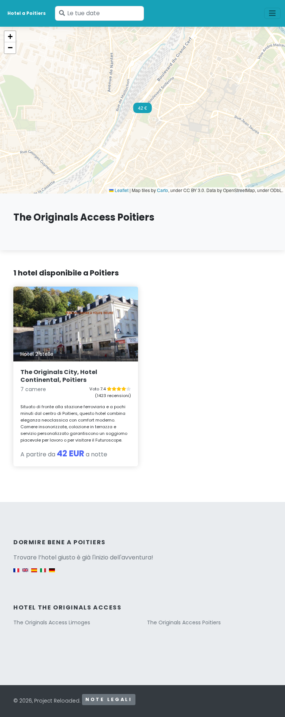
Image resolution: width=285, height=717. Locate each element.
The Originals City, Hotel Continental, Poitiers (58, 376)
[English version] (25, 573)
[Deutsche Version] (52, 573)
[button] (142, 110)
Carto (162, 190)
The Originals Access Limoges (51, 622)
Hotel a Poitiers (26, 13)
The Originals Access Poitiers (184, 622)
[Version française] (16, 573)
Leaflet (121, 190)
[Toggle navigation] (272, 13)
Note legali (108, 699)
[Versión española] (34, 573)
